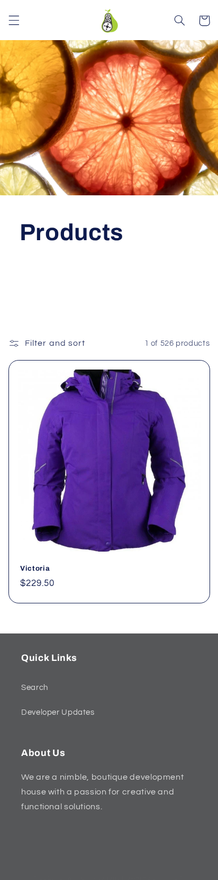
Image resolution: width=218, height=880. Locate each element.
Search (34, 688)
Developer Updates (58, 712)
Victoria (35, 568)
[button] (14, 20)
